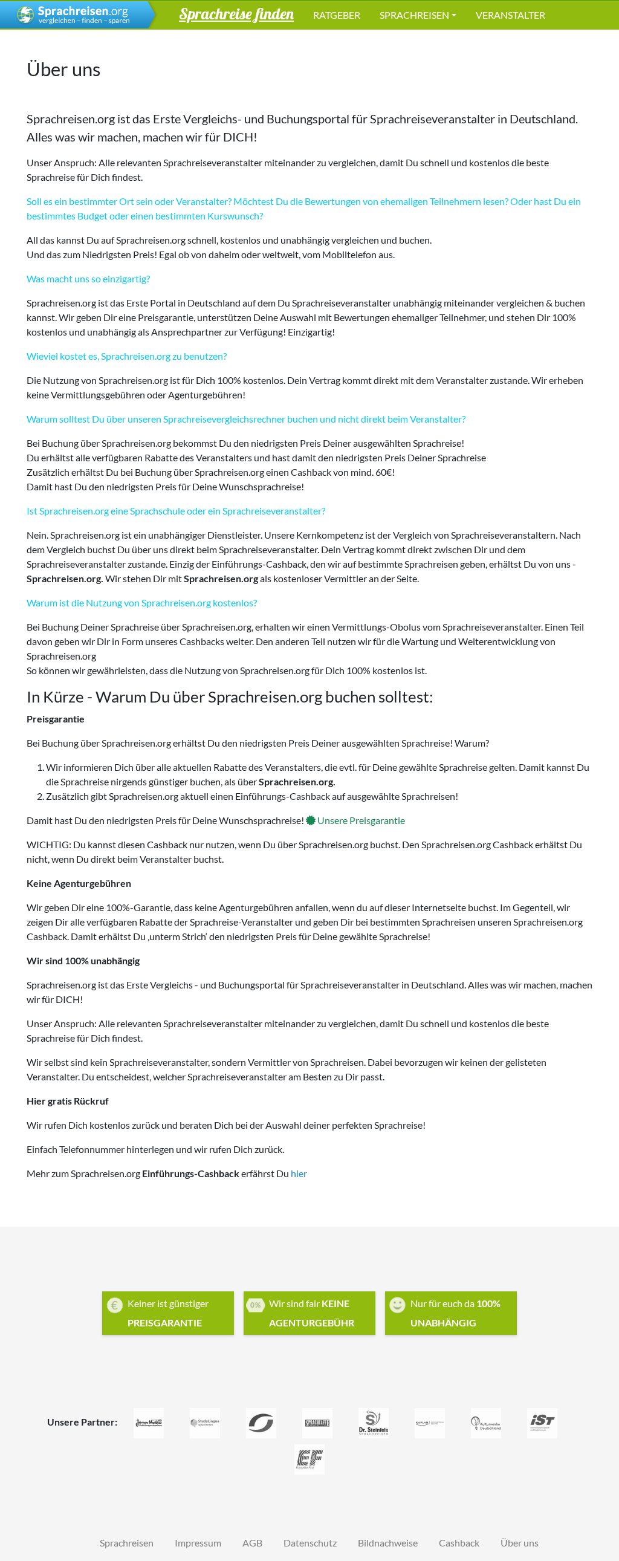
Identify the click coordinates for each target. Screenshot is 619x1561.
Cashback (459, 1542)
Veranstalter (510, 15)
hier (299, 1173)
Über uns (520, 1542)
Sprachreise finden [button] (236, 13)
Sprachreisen (414, 15)
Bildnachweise (388, 1542)
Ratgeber (336, 15)
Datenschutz (310, 1542)
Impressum (198, 1542)
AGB (252, 1542)
